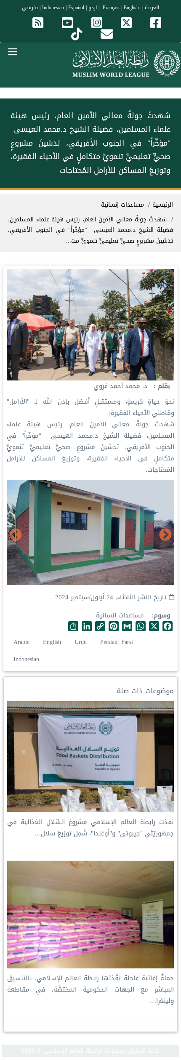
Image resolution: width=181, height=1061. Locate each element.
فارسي (30, 7)
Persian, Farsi (116, 642)
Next (15, 535)
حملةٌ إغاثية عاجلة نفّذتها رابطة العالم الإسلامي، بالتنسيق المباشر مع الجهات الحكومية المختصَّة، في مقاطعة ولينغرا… (90, 989)
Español (76, 7)
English (52, 642)
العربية (152, 7)
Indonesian (53, 7)
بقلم (163, 386)
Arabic (21, 642)
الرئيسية (162, 204)
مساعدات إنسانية (120, 615)
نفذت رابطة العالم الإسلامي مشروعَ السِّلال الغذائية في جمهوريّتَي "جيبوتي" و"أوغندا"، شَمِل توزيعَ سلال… (90, 827)
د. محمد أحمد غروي (120, 386)
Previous (165, 535)
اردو (92, 7)
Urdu (81, 642)
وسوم (162, 615)
